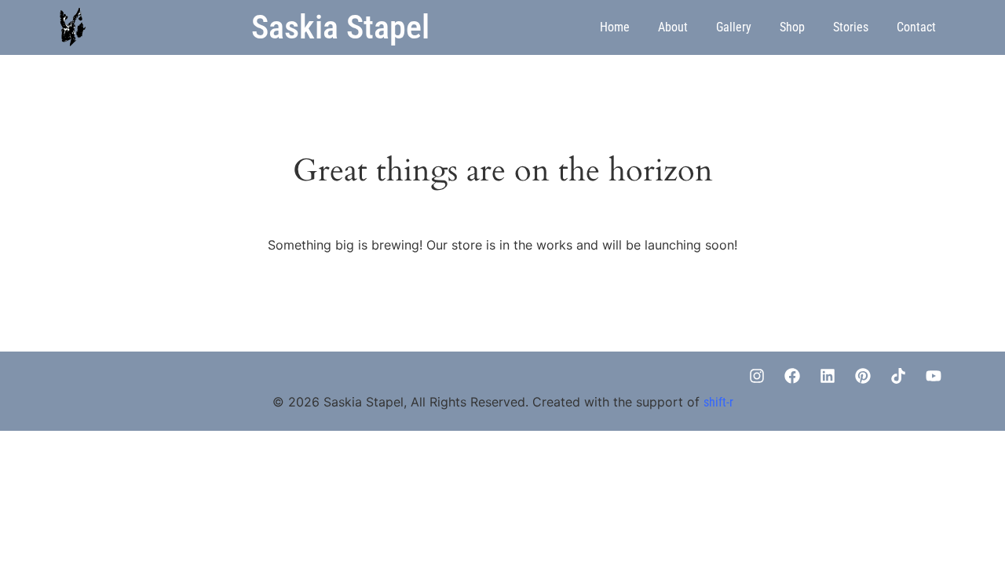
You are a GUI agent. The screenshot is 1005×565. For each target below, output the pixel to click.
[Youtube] (933, 376)
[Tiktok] (898, 376)
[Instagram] (757, 376)
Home (615, 27)
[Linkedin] (827, 376)
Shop (792, 27)
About (673, 27)
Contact (916, 27)
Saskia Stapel (340, 27)
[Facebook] (792, 376)
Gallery (733, 27)
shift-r (718, 402)
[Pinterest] (863, 376)
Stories (850, 27)
